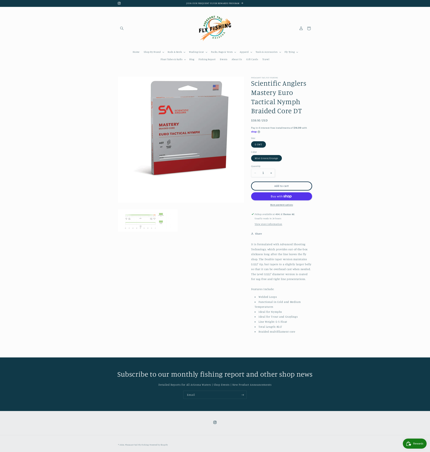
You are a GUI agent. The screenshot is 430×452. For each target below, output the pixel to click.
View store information (268, 224)
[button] (122, 28)
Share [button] (258, 233)
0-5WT (258, 144)
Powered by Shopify (158, 445)
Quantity (255, 166)
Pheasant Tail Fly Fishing (137, 445)
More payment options (281, 204)
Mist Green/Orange (266, 158)
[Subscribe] (243, 395)
